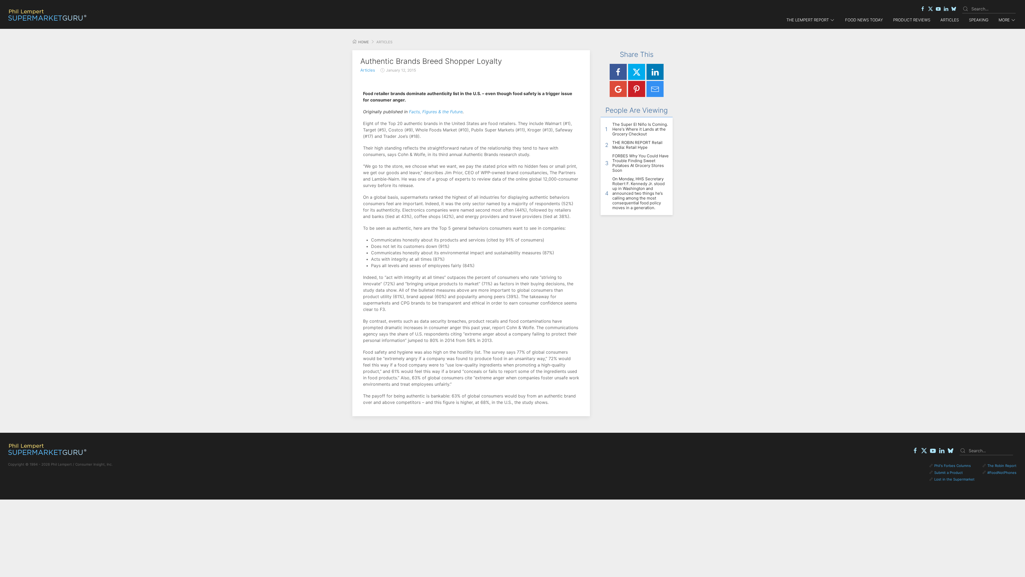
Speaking (978, 19)
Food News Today (864, 19)
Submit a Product (948, 472)
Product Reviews (911, 19)
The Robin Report (1001, 465)
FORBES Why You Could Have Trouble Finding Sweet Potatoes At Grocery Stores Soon (640, 163)
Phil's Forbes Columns (952, 465)
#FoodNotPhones (1001, 472)
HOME (363, 42)
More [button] (1004, 19)
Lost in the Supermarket (954, 479)
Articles (949, 19)
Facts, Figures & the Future (436, 111)
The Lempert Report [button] (807, 19)
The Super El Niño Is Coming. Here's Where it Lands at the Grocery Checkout (640, 129)
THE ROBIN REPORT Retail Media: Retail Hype (637, 145)
